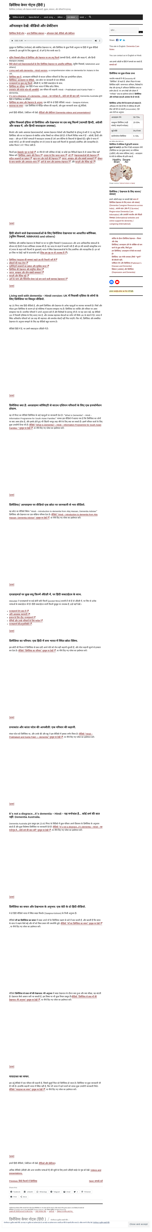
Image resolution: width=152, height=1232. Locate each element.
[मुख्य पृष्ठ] (9, 17)
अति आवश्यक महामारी (19, 614)
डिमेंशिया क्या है (15, 77)
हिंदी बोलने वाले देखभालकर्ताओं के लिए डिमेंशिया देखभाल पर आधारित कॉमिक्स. (40, 64)
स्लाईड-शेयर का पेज (121, 291)
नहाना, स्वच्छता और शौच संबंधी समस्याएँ (79, 158)
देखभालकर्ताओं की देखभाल (86, 155)
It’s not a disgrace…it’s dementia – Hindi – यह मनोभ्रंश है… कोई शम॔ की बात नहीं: (44, 96)
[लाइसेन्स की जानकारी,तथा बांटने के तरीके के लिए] (21, 1211)
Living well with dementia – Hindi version (28, 70)
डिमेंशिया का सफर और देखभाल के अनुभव (25, 102)
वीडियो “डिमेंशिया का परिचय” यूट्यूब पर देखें (36, 650)
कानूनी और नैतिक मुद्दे (85, 162)
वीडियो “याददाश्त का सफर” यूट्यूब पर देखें (26, 1089)
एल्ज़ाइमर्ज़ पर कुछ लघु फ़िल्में (20, 83)
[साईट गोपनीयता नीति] (40, 1211)
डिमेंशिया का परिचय (17, 86)
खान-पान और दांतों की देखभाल (46, 158)
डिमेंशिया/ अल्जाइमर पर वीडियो (22, 80)
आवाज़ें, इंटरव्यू (48, 17)
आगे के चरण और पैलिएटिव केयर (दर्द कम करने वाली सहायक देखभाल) (38, 279)
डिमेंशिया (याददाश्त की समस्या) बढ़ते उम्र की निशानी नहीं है (33, 260)
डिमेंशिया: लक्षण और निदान (30, 155)
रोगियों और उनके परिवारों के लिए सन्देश (25, 620)
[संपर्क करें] (51, 1211)
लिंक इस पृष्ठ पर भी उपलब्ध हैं (53, 253)
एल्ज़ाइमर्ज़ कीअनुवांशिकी (20, 624)
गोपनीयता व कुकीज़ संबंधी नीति (101, 1223)
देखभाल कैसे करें (34, 17)
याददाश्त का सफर (16, 105)
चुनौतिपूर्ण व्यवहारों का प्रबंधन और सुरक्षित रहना (28, 266)
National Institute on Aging (127, 183)
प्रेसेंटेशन (60, 17)
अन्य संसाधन (71, 17)
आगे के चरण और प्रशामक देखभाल (55, 162)
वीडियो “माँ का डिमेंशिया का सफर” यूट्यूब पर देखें (81, 923)
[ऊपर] (11, 223)
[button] (90, 17)
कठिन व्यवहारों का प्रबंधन (20, 158)
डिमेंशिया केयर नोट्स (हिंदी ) (27, 5)
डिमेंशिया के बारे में (18, 17)
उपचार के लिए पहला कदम (55, 155)
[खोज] (141, 32)
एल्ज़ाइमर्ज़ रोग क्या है (18, 611)
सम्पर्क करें (113, 65)
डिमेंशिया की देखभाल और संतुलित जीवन (26, 269)
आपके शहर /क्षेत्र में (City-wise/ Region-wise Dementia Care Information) (124, 211)
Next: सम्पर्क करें (96, 1181)
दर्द (70, 155)
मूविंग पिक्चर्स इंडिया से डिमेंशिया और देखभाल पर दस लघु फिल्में (34, 57)
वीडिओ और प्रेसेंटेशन (47, 1163)
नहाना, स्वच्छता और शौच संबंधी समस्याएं (26, 272)
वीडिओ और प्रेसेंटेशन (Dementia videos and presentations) (64, 112)
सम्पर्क (82, 17)
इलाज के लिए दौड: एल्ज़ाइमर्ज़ (22, 617)
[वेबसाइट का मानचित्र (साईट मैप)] (65, 1211)
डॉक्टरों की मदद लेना (18, 263)
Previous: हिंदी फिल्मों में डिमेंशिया (23, 1181)
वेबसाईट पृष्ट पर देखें (26, 152)
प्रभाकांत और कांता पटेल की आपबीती (24, 89)
